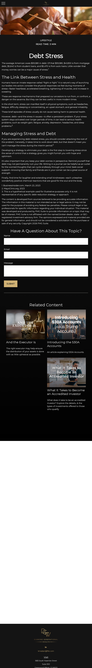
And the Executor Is (21, 342)
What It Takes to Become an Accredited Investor (66, 392)
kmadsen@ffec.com (46, 651)
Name (7, 235)
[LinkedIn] (45, 647)
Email (7, 249)
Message (8, 263)
